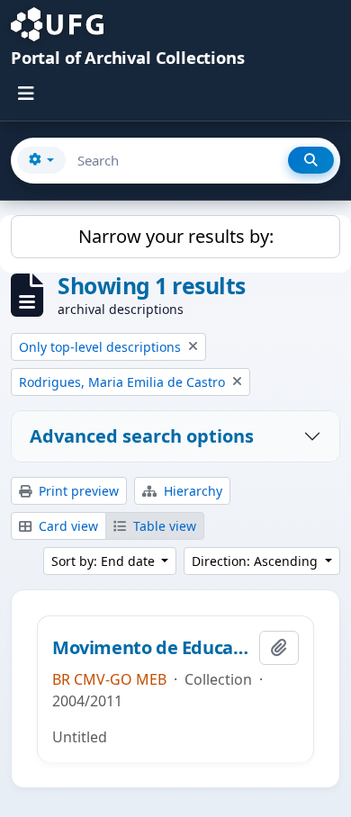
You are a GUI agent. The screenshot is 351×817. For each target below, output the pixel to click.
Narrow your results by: (176, 236)
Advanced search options (142, 436)
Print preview (77, 490)
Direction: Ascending (256, 561)
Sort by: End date (104, 561)
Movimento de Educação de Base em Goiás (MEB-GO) (152, 648)
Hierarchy (191, 490)
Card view (66, 525)
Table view (163, 525)
